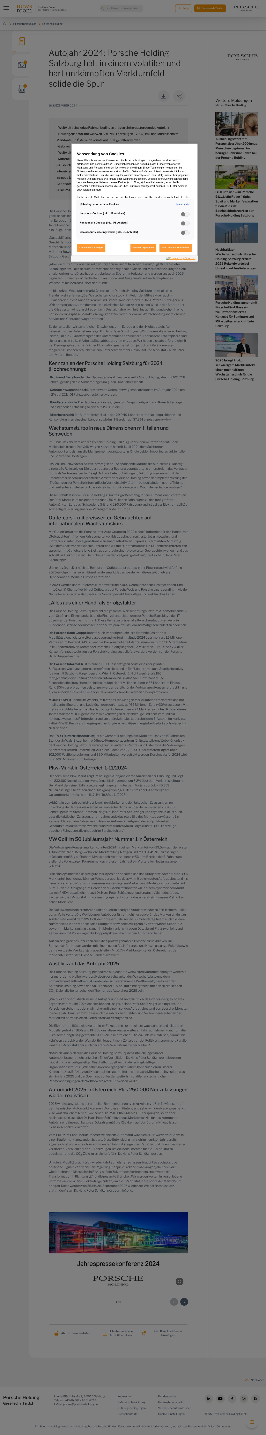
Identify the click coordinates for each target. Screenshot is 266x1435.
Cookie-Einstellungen (91, 247)
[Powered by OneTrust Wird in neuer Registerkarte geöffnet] (181, 259)
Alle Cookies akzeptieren (176, 247)
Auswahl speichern (143, 247)
